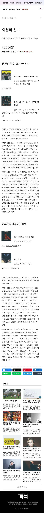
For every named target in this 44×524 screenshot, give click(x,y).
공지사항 (12, 9)
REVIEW (38, 3)
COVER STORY (8, 3)
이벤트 (18, 9)
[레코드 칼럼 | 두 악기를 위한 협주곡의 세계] (12, 416)
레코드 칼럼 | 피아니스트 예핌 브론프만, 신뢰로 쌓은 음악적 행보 (31, 473)
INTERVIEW (28, 3)
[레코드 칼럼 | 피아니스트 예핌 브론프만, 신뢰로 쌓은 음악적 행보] (32, 465)
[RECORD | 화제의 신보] (12, 394)
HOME (5, 9)
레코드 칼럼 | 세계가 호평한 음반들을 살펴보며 (11, 447)
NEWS (18, 3)
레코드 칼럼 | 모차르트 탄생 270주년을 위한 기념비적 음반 (32, 402)
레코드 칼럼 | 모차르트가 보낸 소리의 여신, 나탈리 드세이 (31, 449)
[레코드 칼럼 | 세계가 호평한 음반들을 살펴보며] (12, 440)
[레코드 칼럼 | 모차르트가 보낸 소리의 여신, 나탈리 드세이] (32, 442)
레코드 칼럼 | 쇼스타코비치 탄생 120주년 (31, 425)
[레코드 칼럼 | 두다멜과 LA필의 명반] (12, 464)
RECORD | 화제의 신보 (10, 401)
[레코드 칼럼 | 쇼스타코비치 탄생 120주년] (32, 418)
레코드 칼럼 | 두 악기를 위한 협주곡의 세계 (11, 424)
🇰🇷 (41, 8)
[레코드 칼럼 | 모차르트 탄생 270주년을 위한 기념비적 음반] (32, 394)
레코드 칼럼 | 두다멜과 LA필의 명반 (11, 471)
